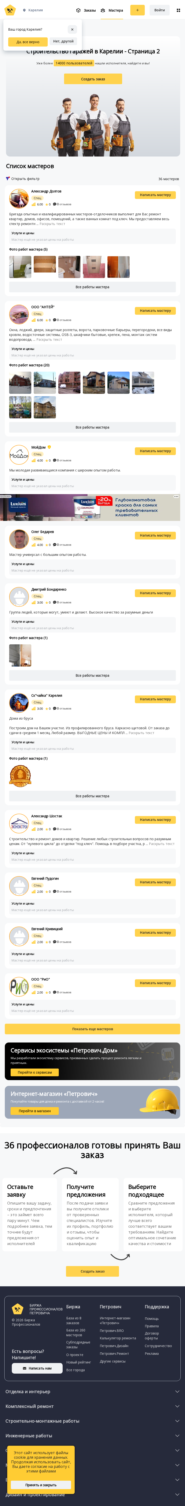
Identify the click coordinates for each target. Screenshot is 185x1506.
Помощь (152, 1318)
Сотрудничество (158, 1345)
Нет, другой (63, 41)
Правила (152, 1326)
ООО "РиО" (40, 979)
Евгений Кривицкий (47, 929)
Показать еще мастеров (92, 1029)
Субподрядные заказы (78, 1344)
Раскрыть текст (52, 223)
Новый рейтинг (78, 1362)
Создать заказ (93, 79)
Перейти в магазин (35, 1111)
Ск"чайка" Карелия (46, 695)
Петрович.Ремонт (114, 1353)
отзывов (64, 204)
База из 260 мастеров (75, 1332)
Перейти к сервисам (35, 1072)
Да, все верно (28, 42)
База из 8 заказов (73, 1320)
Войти (159, 10)
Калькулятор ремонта (118, 1338)
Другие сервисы (113, 1361)
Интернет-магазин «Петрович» (115, 1320)
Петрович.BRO (112, 1330)
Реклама (152, 1353)
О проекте (74, 1354)
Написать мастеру (155, 194)
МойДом (38, 447)
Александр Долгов (46, 191)
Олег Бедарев (42, 531)
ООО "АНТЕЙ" (42, 307)
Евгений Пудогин (45, 878)
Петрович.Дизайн (114, 1345)
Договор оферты (152, 1335)
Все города (75, 1370)
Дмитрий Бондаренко (48, 589)
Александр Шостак (46, 816)
